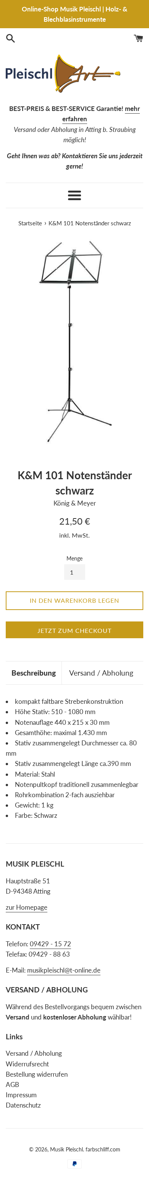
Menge (74, 558)
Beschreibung (33, 672)
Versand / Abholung (101, 672)
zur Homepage (26, 907)
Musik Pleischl (66, 1149)
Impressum (21, 1095)
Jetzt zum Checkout (74, 630)
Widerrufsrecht (27, 1064)
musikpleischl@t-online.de (63, 970)
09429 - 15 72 (50, 944)
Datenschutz (23, 1105)
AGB (12, 1084)
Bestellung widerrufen (37, 1074)
